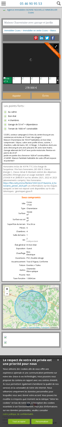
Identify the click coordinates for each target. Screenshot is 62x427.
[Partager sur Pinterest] (36, 38)
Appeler (16, 95)
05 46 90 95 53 (31, 3)
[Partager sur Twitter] (47, 38)
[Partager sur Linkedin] (41, 38)
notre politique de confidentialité (18, 414)
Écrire (45, 95)
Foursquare (45, 327)
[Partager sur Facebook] (53, 38)
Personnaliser (42, 421)
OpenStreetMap (34, 327)
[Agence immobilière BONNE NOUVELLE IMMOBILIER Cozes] (31, 12)
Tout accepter (19, 421)
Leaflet (23, 327)
